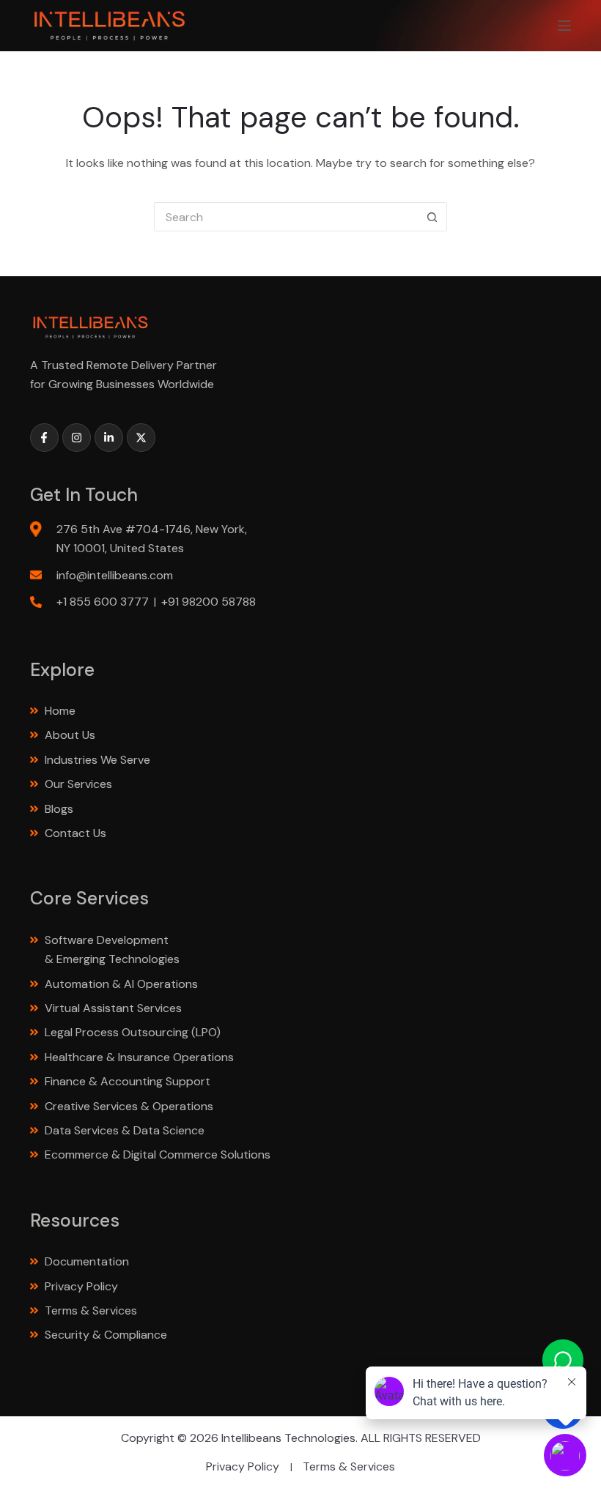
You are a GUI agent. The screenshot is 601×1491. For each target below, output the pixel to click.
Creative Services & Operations (129, 1106)
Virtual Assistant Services (113, 1008)
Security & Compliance (106, 1334)
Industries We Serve (97, 759)
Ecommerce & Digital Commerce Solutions (159, 1154)
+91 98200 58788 (208, 601)
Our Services (78, 784)
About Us (70, 735)
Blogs (59, 809)
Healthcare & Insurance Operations (139, 1057)
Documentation (87, 1261)
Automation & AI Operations (121, 984)
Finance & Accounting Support (129, 1081)
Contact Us (75, 833)
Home (60, 710)
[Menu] (564, 25)
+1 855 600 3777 (102, 601)
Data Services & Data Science (126, 1130)
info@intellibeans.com (114, 575)
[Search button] (432, 216)
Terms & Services (91, 1310)
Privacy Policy (81, 1286)
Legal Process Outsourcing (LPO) (134, 1032)
